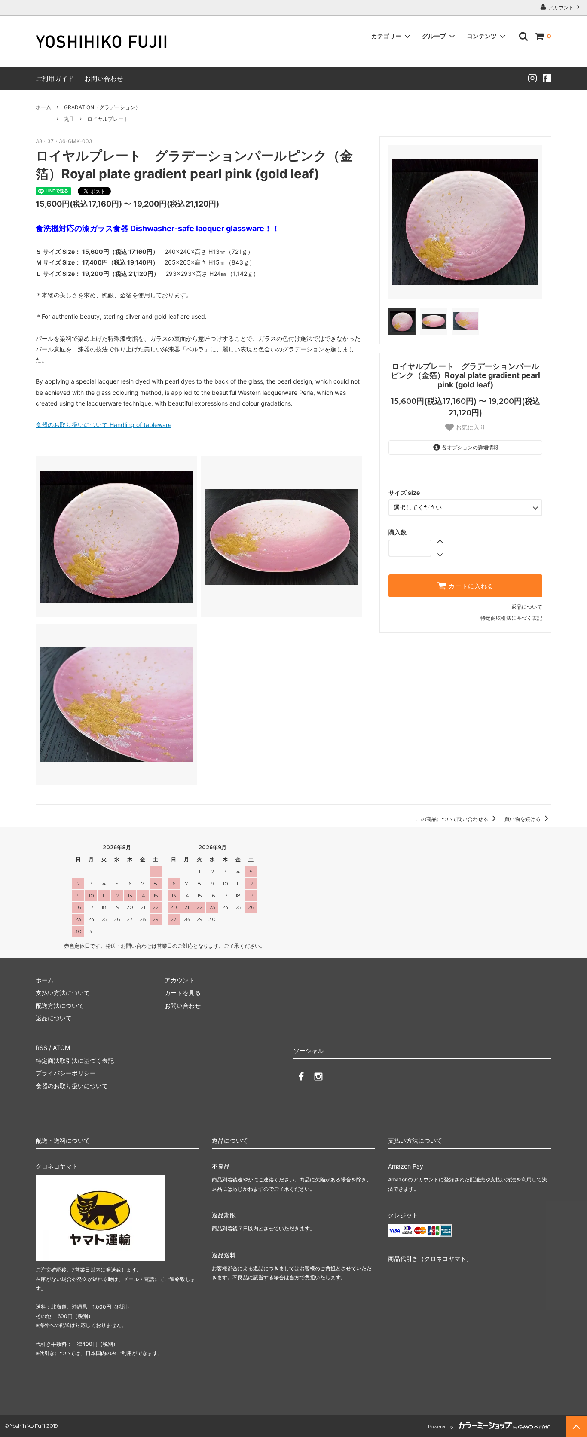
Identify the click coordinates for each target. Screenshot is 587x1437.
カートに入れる (470, 586)
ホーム (43, 107)
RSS (41, 1047)
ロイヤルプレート (107, 119)
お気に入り (470, 427)
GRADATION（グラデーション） (102, 107)
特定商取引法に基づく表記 (511, 618)
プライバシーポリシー (66, 1073)
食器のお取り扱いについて (72, 1085)
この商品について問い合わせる (452, 819)
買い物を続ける (523, 819)
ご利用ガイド (55, 78)
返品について (526, 607)
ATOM (61, 1047)
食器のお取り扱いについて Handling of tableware (103, 424)
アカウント (561, 7)
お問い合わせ (104, 78)
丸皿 (69, 119)
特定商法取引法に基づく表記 (75, 1060)
